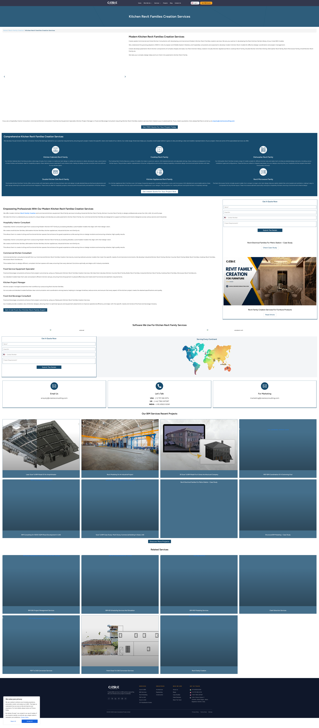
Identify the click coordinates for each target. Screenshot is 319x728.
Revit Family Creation (16, 30)
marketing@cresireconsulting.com (264, 398)
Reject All (13, 721)
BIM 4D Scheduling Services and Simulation (120, 610)
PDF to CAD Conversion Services (41, 671)
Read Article (270, 315)
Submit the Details (270, 230)
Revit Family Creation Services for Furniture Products (270, 310)
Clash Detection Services (278, 610)
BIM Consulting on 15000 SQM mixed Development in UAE (41, 535)
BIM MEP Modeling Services (199, 610)
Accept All (30, 721)
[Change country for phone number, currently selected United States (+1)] (225, 217)
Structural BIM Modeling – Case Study (278, 535)
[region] (21, 710)
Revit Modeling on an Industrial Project (120, 474)
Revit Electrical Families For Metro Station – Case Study (269, 243)
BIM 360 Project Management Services (41, 610)
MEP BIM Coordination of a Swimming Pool (277, 474)
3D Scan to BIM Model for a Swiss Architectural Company (199, 474)
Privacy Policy (25, 717)
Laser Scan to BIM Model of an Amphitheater (41, 474)
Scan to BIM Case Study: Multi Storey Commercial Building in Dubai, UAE (120, 535)
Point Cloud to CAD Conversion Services (120, 671)
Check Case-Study (270, 248)
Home (5, 30)
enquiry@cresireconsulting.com (54, 398)
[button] (151, 3)
